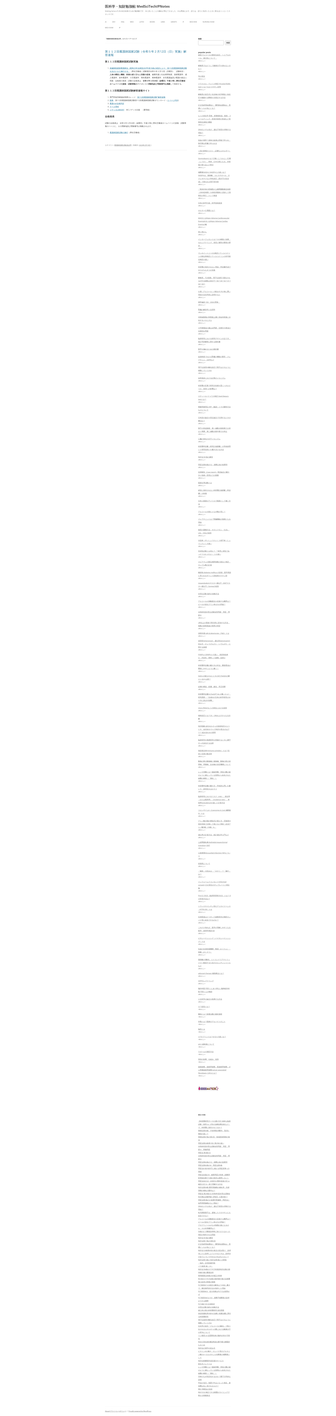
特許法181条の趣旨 (205, 457)
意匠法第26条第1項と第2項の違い (211, 1143)
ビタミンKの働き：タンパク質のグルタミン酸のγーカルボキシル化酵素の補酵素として (214, 1354)
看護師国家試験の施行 (119, 132)
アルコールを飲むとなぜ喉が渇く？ (211, 511)
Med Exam (109, 28)
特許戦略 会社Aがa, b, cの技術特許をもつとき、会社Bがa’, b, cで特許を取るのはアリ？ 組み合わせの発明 (214, 729)
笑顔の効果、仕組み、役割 (208, 1059)
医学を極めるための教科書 (208, 349)
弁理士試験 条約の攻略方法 (208, 594)
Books (152, 22)
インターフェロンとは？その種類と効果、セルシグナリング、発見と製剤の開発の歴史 (214, 242)
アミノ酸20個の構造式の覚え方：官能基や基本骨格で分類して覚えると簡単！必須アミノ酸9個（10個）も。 (214, 824)
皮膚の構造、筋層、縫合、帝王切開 (211, 686)
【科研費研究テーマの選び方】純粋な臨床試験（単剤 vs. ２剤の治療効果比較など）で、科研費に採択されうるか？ (214, 1124)
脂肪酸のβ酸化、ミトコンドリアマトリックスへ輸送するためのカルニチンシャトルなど (214, 962)
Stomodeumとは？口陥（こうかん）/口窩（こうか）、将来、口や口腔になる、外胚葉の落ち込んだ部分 (214, 161)
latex (141, 22)
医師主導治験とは (205, 483)
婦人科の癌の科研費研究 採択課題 (211, 1310)
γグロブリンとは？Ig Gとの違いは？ (212, 1036)
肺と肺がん (202, 232)
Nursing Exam (208, 22)
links (163, 22)
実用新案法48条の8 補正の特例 (210, 1275)
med (132, 22)
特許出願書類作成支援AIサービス (211, 1361)
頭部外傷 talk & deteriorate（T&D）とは (213, 633)
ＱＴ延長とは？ (204, 1006)
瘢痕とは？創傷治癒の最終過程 (210, 1014)
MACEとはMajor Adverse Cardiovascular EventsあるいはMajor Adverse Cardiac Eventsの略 (213, 221)
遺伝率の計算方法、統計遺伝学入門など (213, 835)
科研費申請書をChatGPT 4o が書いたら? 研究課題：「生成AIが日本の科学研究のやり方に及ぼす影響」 (214, 697)
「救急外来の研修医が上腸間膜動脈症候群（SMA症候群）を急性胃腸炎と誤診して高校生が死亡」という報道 (214, 192)
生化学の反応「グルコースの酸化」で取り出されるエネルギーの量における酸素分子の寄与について (214, 1329)
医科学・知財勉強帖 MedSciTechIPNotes (137, 6)
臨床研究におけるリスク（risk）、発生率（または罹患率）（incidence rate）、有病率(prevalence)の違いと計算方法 (214, 799)
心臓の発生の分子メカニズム (209, 439)
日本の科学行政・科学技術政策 (210, 203)
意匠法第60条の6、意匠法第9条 (210, 1165)
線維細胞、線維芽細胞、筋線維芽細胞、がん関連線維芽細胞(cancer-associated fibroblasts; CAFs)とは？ (214, 1070)
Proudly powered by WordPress (139, 1411)
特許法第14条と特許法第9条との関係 (212, 1260)
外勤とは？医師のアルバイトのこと (211, 1021)
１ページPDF (172, 100)
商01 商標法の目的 (205, 1389)
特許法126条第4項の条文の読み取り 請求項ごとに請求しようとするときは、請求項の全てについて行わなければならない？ (214, 1253)
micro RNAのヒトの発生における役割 (212, 708)
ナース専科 (114, 106)
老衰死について (204, 863)
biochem (193, 22)
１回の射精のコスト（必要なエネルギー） (214, 151)
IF (183, 22)
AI (105, 22)
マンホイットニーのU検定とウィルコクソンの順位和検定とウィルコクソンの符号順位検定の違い (214, 256)
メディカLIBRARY (117, 109)
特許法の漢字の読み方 (206, 1348)
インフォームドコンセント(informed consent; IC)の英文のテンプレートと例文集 (214, 885)
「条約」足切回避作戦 (206, 1263)
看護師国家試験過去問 (122, 145)
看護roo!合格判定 (117, 103)
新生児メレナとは (205, 1364)
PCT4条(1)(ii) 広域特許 (206, 1304)
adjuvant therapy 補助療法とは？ (211, 973)
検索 (200, 39)
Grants (174, 22)
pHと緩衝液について (206, 1044)
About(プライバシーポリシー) (115, 1411)
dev (113, 22)
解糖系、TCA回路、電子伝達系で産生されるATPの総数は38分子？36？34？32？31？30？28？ (214, 281)
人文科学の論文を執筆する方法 (210, 999)
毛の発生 (201, 76)
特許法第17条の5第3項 (207, 1241)
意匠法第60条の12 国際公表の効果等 (212, 464)
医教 (111, 100)
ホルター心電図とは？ (206, 210)
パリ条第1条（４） (205, 1266)
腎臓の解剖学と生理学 (206, 309)
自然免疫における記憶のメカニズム (211, 378)
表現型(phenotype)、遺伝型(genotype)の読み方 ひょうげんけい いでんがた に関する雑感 (214, 644)
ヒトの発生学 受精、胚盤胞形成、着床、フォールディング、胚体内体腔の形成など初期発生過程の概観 (214, 119)
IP (119, 28)
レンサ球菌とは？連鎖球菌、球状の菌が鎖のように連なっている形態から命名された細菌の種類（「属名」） (214, 775)
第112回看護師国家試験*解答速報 (151, 97)
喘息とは (201, 1029)
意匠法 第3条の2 (204, 1152)
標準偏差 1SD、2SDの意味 (209, 302)
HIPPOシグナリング (206, 981)
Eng (122, 22)
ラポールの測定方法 (206, 1051)
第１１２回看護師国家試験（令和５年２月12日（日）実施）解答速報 (145, 53)
